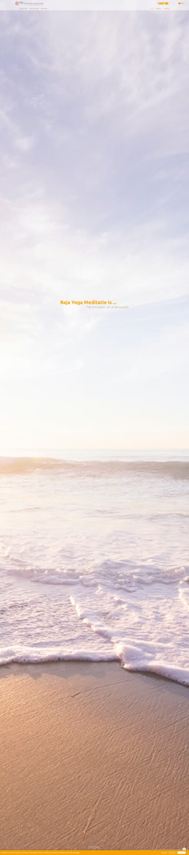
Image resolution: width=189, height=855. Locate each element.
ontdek (94, 847)
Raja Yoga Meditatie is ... (88, 302)
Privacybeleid (76, 852)
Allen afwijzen (172, 852)
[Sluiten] (187, 852)
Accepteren (181, 852)
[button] (163, 3)
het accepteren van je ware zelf (108, 307)
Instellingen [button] (164, 852)
